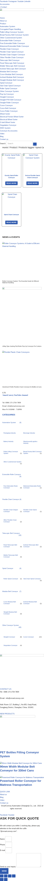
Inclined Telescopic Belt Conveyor (13, 69)
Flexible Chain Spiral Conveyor (12, 52)
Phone (2, 845)
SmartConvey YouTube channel (15, 395)
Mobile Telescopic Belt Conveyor (12, 66)
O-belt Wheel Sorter (7, 122)
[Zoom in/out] (2, 875)
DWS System (5, 128)
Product (3, 24)
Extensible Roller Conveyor (10, 40)
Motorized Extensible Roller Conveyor (14, 46)
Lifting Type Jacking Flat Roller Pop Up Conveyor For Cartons (21, 346)
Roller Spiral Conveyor (8, 88)
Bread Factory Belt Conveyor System (14, 35)
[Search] (35, 144)
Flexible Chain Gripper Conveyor (12, 55)
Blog (1, 136)
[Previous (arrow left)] (2, 879)
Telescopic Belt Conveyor (9, 60)
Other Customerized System (11, 38)
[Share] (9, 875)
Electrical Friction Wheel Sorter (12, 117)
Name (2, 839)
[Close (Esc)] (13, 875)
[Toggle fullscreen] (6, 875)
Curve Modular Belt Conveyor (11, 74)
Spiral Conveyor (6, 83)
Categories (8, 415)
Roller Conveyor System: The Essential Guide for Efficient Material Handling (20, 282)
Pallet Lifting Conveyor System (12, 32)
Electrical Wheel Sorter (8, 119)
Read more (11, 183)
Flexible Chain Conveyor (9, 49)
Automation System (7, 26)
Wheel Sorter (5, 114)
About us (3, 21)
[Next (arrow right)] (6, 879)
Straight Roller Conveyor (9, 103)
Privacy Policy (28, 809)
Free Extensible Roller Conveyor (12, 43)
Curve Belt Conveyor (8, 108)
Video (2, 134)
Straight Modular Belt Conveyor (12, 80)
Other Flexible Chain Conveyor (12, 57)
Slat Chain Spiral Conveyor (10, 86)
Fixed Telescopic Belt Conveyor (12, 63)
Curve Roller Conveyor (9, 111)
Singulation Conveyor (8, 125)
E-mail (2, 850)
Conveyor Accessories (8, 131)
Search (3, 143)
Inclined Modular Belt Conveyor (12, 77)
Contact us (4, 139)
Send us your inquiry (8, 867)
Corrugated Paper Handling (10, 29)
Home (2, 18)
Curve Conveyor (6, 105)
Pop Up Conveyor (7, 94)
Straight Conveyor (7, 97)
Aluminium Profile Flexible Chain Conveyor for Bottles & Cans (22, 387)
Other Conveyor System (9, 91)
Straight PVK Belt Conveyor (10, 100)
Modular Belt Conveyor (9, 72)
